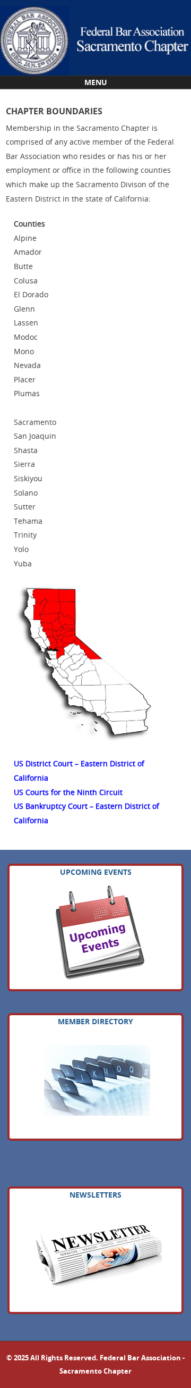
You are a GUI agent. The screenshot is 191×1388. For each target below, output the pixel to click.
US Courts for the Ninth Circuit (68, 792)
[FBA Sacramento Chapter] (95, 37)
